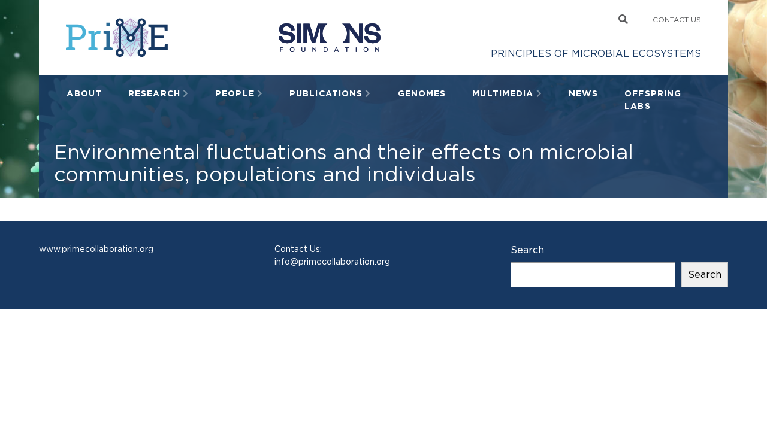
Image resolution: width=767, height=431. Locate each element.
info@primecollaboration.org (332, 261)
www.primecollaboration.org (96, 249)
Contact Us (677, 19)
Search (527, 250)
